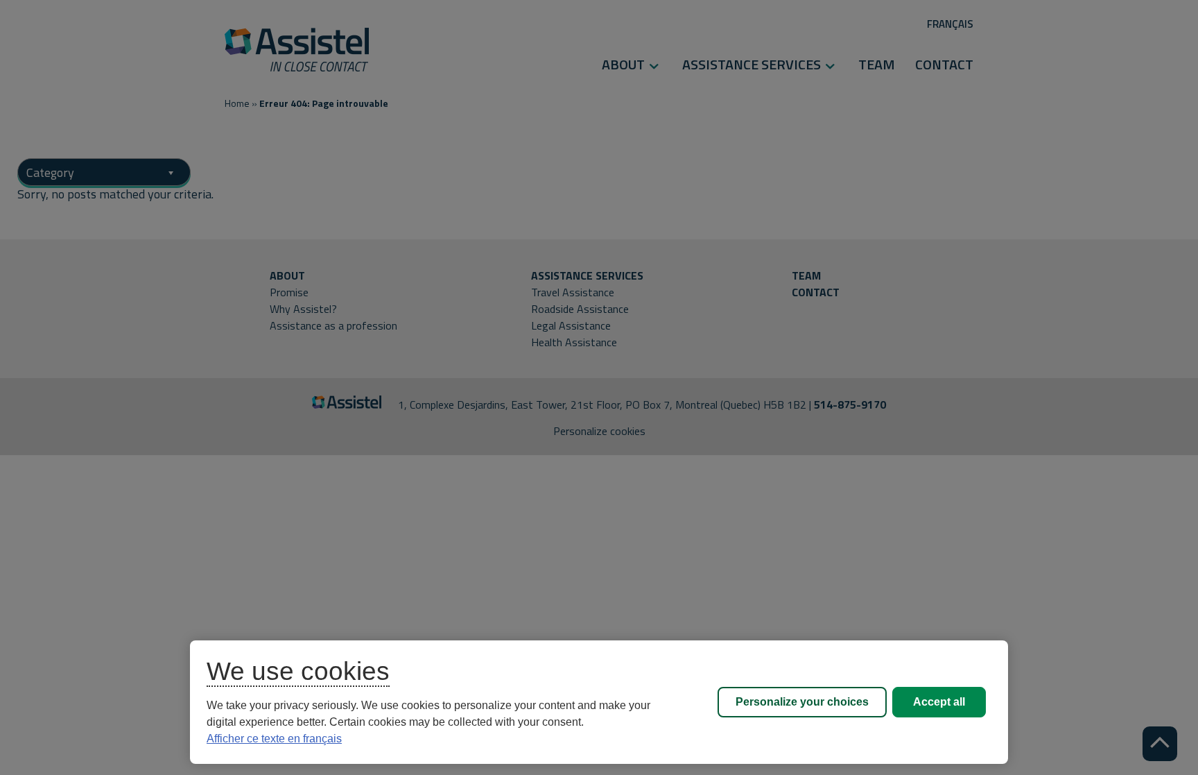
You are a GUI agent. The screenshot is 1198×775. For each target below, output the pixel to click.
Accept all (939, 702)
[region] (599, 702)
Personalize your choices (802, 702)
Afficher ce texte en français (274, 738)
